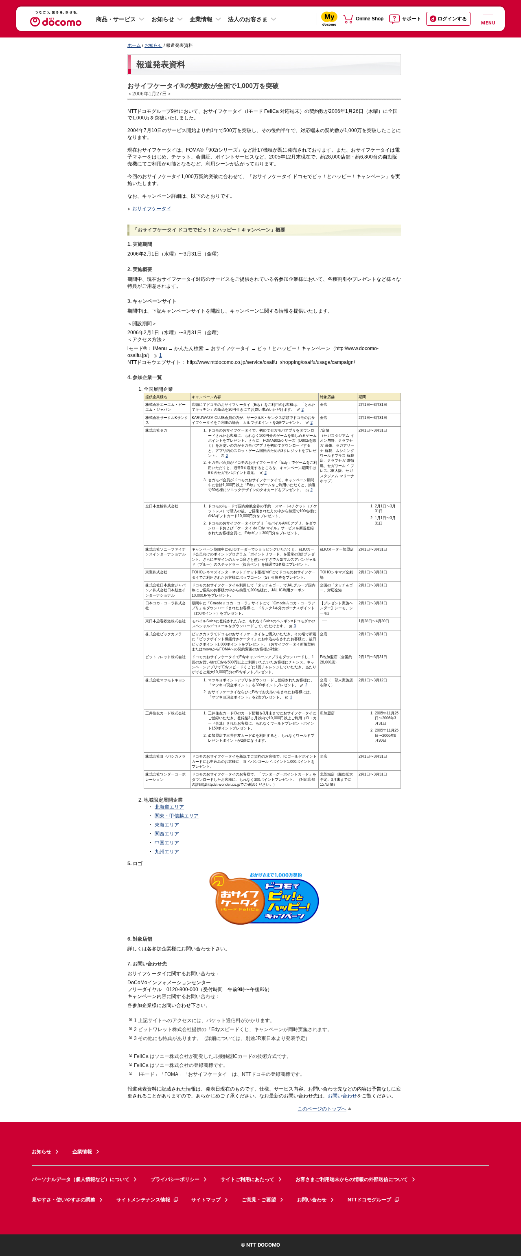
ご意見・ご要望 (259, 1200)
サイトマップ (206, 1200)
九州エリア (167, 851)
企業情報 (201, 19)
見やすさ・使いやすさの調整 (63, 1200)
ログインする (452, 19)
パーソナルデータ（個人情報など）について (80, 1179)
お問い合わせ (342, 1095)
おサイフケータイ (151, 208)
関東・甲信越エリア (177, 815)
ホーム (134, 45)
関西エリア (167, 833)
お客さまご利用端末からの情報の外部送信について (352, 1179)
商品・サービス (116, 19)
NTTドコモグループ (369, 1200)
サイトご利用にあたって (247, 1179)
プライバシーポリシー (175, 1179)
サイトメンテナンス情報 (143, 1200)
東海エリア (167, 824)
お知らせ (162, 19)
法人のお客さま (248, 19)
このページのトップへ (322, 1108)
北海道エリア (169, 806)
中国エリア (167, 842)
